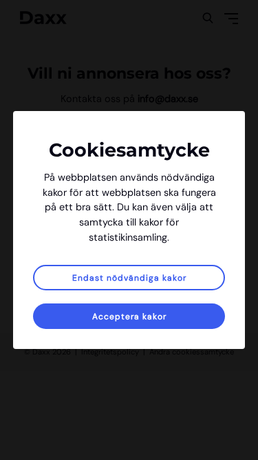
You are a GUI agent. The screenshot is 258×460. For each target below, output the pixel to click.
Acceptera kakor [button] (129, 316)
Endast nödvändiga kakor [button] (129, 277)
